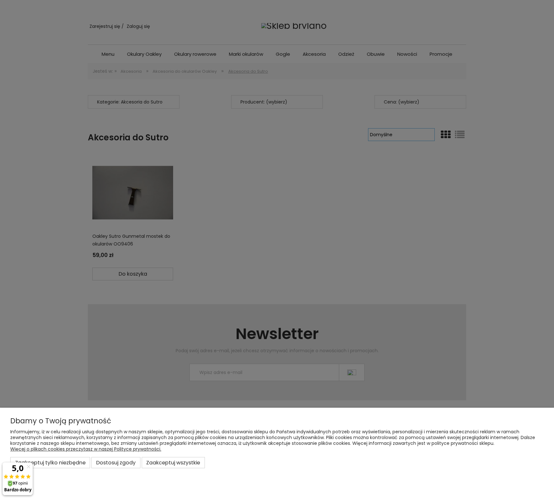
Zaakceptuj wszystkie (173, 462)
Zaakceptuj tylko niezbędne (50, 462)
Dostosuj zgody (116, 462)
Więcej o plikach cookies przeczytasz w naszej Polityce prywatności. (85, 449)
